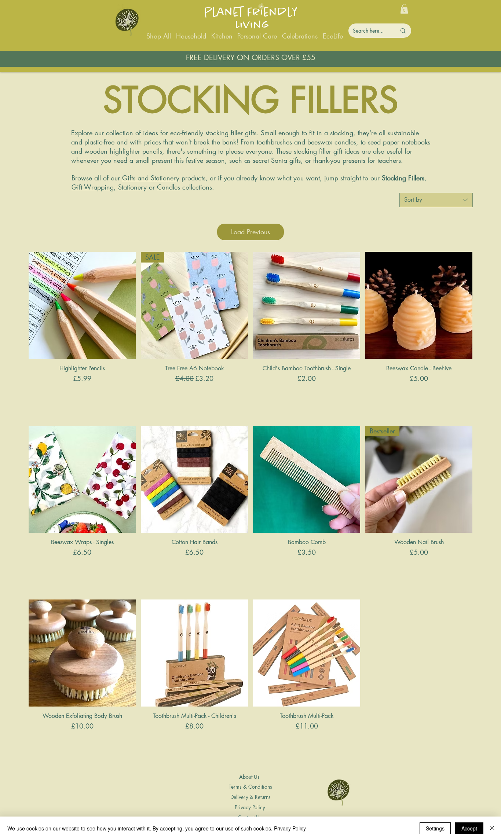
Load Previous (250, 231)
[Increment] (129, 394)
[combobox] (436, 199)
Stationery (132, 187)
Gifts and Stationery (150, 177)
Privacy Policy (290, 828)
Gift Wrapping (93, 187)
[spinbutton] (82, 394)
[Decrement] (34, 394)
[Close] (492, 828)
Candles (168, 187)
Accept (469, 828)
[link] (404, 9)
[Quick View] (82, 305)
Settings (435, 828)
